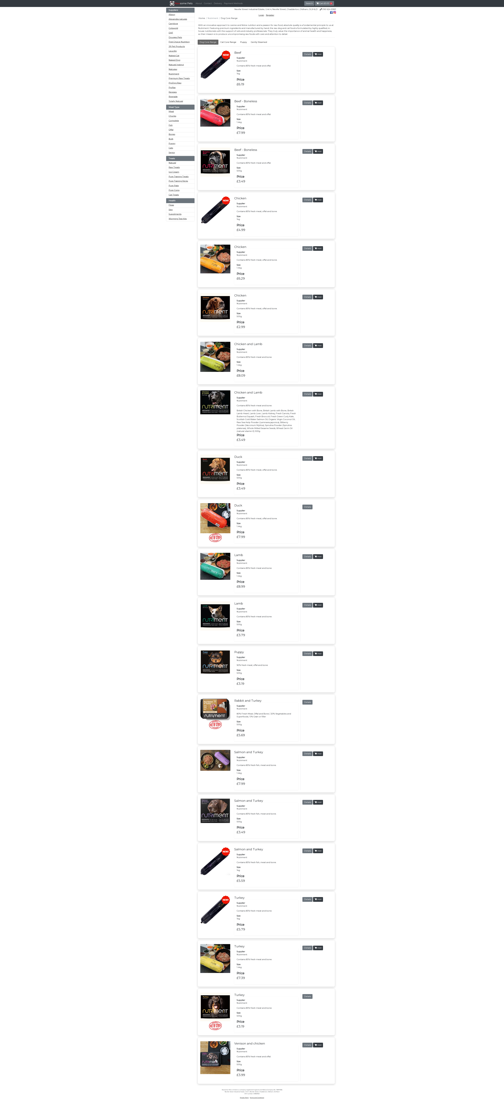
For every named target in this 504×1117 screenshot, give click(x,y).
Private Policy (244, 1097)
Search (309, 3)
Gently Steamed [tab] (259, 42)
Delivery (218, 3)
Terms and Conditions (257, 1097)
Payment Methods (233, 3)
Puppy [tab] (243, 42)
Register (270, 15)
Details (307, 54)
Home (202, 18)
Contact (208, 3)
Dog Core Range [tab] (208, 42)
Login (261, 15)
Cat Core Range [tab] (228, 42)
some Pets (184, 3)
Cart (325, 3)
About (199, 3)
